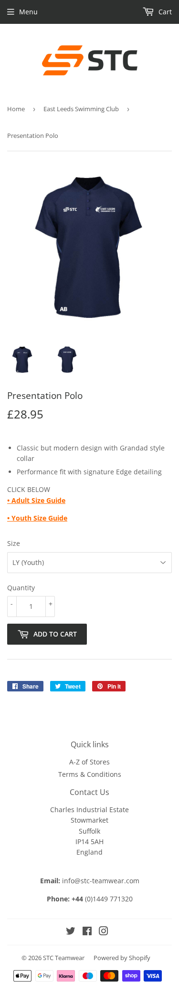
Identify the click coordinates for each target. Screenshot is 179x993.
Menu (28, 11)
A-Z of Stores (89, 761)
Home (16, 109)
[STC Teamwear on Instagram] (103, 932)
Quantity (21, 587)
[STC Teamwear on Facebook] (87, 932)
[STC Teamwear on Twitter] (70, 932)
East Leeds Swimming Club (81, 109)
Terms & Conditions (89, 774)
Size (13, 543)
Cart (164, 11)
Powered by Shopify (122, 957)
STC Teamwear (63, 957)
